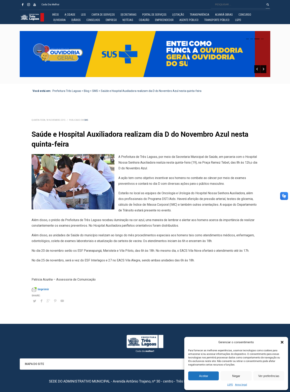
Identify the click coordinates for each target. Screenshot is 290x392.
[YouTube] (34, 5)
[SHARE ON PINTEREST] (55, 301)
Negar (236, 376)
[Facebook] (23, 5)
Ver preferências (268, 376)
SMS (86, 120)
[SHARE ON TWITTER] (34, 301)
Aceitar (203, 376)
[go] (268, 4)
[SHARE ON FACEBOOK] (41, 301)
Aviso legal (241, 384)
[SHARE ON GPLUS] (48, 301)
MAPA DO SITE (34, 364)
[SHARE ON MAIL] (62, 301)
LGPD (230, 384)
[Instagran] (29, 5)
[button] (282, 342)
